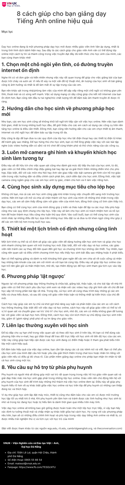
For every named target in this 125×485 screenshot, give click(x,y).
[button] (92, 4)
